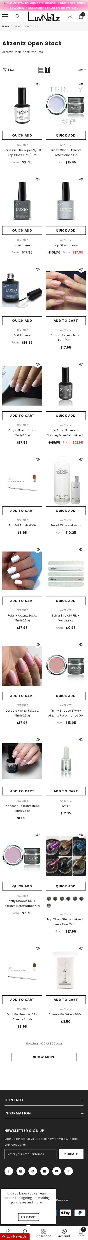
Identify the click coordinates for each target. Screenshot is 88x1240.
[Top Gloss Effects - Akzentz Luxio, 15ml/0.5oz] (66, 856)
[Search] (18, 16)
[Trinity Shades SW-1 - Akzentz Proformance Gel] (66, 666)
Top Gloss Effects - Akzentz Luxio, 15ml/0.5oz (66, 921)
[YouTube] (56, 1171)
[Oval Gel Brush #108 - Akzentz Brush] (22, 969)
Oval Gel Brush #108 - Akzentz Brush (22, 1016)
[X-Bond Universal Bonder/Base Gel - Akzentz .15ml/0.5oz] (66, 385)
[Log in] (70, 16)
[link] (80, 1233)
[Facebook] (9, 1171)
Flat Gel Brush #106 (22, 525)
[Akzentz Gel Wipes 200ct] (66, 969)
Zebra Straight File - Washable (66, 618)
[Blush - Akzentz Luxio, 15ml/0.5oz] (66, 290)
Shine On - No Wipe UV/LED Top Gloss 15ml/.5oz (22, 152)
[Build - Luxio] (22, 290)
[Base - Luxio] (22, 200)
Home (5, 26)
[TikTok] (44, 1171)
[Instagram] (20, 1171)
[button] (41, 70)
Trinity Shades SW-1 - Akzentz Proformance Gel (65, 713)
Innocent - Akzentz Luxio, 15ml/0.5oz (22, 808)
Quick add (22, 135)
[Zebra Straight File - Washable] (66, 571)
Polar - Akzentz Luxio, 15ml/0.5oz (22, 618)
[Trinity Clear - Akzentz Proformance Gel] (66, 105)
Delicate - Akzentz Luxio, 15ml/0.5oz (22, 713)
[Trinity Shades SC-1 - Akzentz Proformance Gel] (22, 856)
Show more (44, 1057)
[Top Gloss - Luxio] (66, 200)
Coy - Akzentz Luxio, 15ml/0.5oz (22, 432)
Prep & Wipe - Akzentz (66, 525)
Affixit (66, 806)
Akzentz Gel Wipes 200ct (66, 1014)
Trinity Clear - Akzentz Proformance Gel (66, 152)
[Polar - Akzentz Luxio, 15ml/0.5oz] (22, 571)
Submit (71, 1154)
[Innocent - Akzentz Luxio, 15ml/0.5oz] (22, 761)
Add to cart (66, 320)
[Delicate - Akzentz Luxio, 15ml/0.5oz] (22, 666)
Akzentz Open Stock (26, 26)
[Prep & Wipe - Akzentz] (66, 480)
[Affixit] (66, 761)
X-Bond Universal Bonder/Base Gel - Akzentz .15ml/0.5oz (66, 433)
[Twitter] (68, 1171)
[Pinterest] (32, 1171)
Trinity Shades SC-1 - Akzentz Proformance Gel (22, 903)
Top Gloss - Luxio (65, 245)
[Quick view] (37, 84)
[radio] (49, 898)
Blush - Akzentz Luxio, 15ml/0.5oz (66, 337)
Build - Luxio (22, 335)
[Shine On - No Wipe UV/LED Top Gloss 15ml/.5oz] (22, 105)
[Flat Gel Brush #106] (22, 480)
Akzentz (22, 145)
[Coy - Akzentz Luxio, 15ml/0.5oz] (22, 385)
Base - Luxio (22, 245)
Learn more (28, 1217)
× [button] (54, 1186)
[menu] (5, 16)
